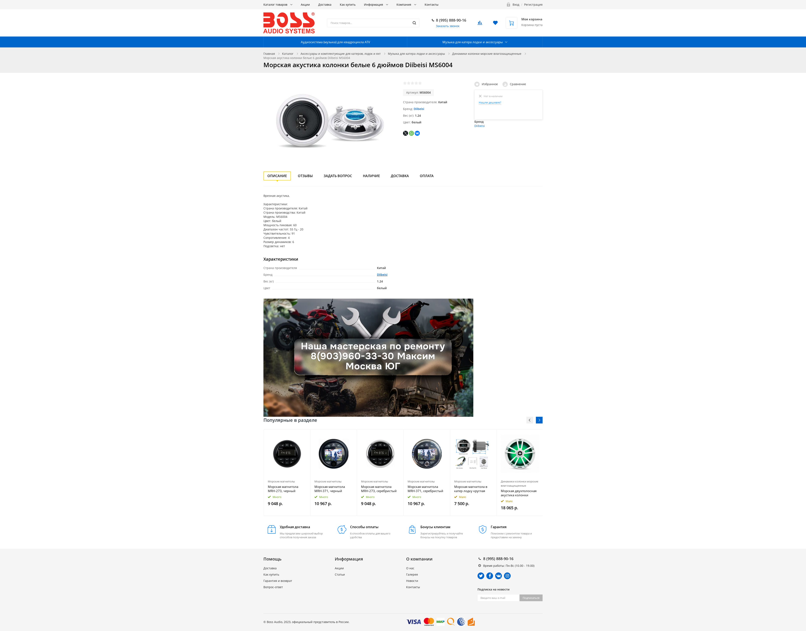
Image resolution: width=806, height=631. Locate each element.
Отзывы (305, 176)
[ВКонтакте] (417, 133)
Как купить (348, 5)
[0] (480, 24)
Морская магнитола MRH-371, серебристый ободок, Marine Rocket (425, 489)
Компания (404, 5)
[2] (409, 83)
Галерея (412, 574)
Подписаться (531, 598)
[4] (416, 83)
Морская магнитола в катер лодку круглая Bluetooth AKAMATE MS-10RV (472, 489)
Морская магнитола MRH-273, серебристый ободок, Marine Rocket (379, 489)
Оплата (427, 176)
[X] (405, 133)
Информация (374, 5)
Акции (305, 5)
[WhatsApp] (411, 133)
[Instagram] (507, 575)
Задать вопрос (338, 176)
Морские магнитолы (281, 481)
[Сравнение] (304, 435)
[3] (412, 83)
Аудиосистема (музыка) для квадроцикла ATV (335, 42)
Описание (277, 176)
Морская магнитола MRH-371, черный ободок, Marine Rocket (331, 489)
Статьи (340, 574)
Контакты (431, 5)
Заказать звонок (447, 26)
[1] (405, 83)
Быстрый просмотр (287, 453)
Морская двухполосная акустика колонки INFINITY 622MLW (518, 493)
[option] (287, 473)
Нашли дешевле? (490, 102)
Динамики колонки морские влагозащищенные (486, 54)
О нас (410, 568)
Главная (269, 54)
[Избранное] (297, 435)
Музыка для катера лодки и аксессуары (472, 42)
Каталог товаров (275, 5)
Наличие (371, 176)
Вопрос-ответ (273, 587)
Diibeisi (419, 109)
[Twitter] (481, 575)
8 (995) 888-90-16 (451, 20)
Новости (412, 581)
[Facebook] (489, 575)
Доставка (324, 5)
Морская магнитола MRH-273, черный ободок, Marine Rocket (284, 489)
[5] (420, 83)
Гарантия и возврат (277, 581)
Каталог (287, 54)
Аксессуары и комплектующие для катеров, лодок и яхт (341, 54)
